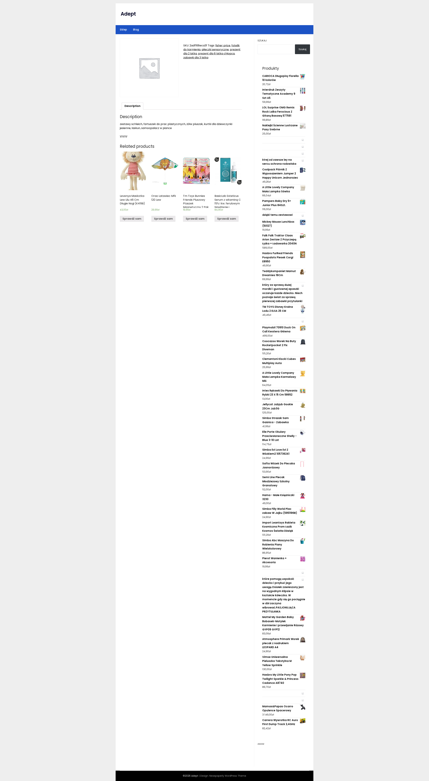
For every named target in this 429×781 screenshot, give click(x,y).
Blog (136, 29)
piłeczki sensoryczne (215, 49)
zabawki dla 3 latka (195, 57)
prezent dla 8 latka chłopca (216, 53)
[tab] (132, 106)
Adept (128, 13)
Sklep (123, 29)
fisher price (222, 45)
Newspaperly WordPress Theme (227, 775)
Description (132, 106)
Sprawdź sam (131, 219)
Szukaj (262, 40)
